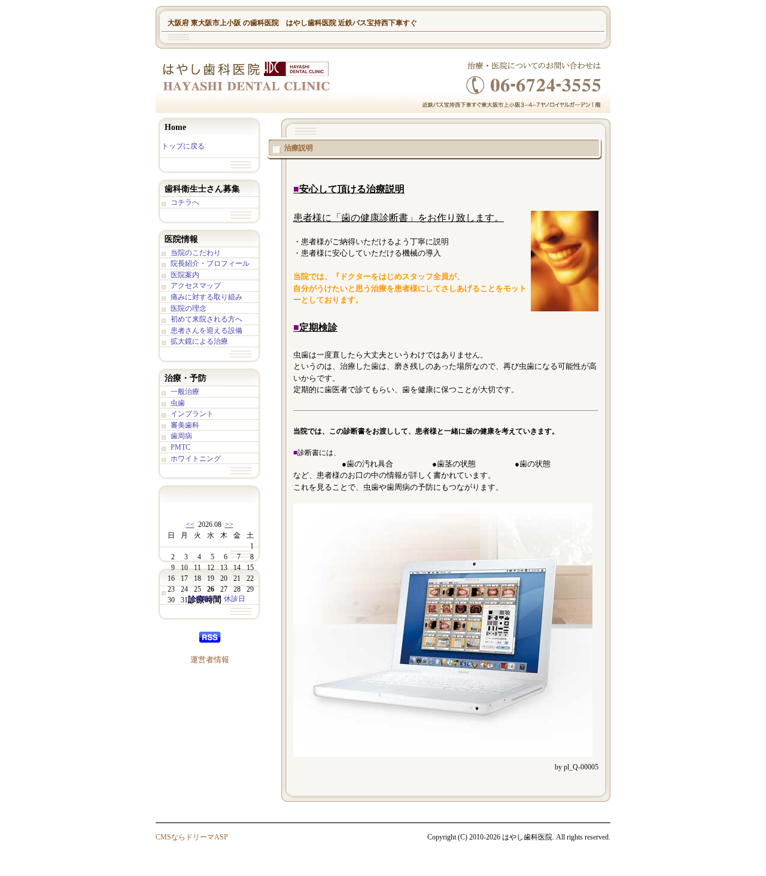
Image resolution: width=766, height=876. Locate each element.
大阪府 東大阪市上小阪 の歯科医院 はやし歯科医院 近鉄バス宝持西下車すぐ (292, 23)
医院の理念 (188, 308)
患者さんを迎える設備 (206, 330)
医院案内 (185, 275)
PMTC (180, 447)
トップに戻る (183, 146)
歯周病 (181, 436)
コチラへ (185, 202)
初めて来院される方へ (206, 319)
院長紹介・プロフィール (210, 263)
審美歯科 (185, 425)
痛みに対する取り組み (206, 297)
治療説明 (298, 148)
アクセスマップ (196, 285)
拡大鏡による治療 (199, 341)
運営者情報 (209, 659)
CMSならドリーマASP (192, 837)
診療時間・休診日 (216, 599)
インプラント (192, 414)
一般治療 (185, 391)
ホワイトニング (196, 458)
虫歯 (178, 403)
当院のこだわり (196, 252)
